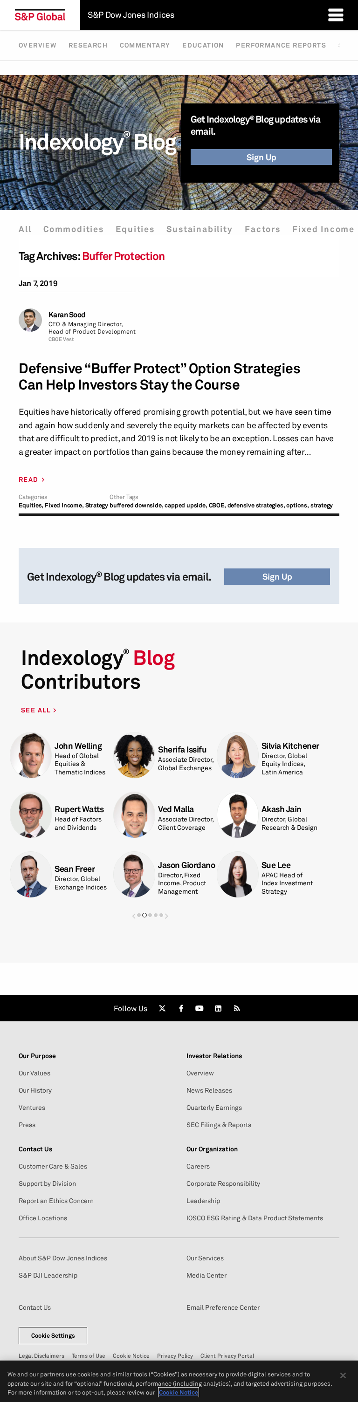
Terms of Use (88, 1355)
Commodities (73, 229)
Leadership (203, 1200)
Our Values (34, 1073)
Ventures (32, 1107)
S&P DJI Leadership (48, 1275)
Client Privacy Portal (227, 1355)
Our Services (205, 1258)
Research (88, 45)
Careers (198, 1166)
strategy (321, 505)
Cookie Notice (131, 1355)
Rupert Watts (79, 809)
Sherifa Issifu (182, 749)
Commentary (145, 45)
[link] (162, 1008)
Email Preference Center (223, 1307)
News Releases (209, 1090)
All (25, 229)
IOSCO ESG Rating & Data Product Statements (254, 1218)
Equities (135, 229)
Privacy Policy (175, 1355)
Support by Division (47, 1183)
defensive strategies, (256, 505)
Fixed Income (323, 229)
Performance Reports (281, 45)
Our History (35, 1090)
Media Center (206, 1275)
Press (27, 1124)
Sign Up (261, 157)
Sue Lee (276, 865)
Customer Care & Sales (53, 1166)
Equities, (31, 505)
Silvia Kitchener (290, 746)
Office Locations (43, 1218)
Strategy (96, 505)
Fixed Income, (64, 505)
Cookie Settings (53, 1335)
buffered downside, (136, 505)
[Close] (343, 1375)
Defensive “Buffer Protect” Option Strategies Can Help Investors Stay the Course (159, 376)
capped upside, (186, 505)
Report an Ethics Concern (56, 1200)
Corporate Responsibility (223, 1183)
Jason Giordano (186, 865)
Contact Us (35, 1307)
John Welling (78, 746)
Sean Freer (75, 869)
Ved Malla (176, 809)
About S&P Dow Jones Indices (63, 1258)
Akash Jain (282, 809)
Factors (263, 229)
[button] (134, 916)
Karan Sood (67, 314)
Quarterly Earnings (214, 1107)
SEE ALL (37, 710)
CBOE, (217, 505)
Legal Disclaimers (41, 1355)
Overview (37, 45)
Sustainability (199, 229)
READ (29, 479)
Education (203, 45)
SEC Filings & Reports (218, 1124)
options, (297, 505)
